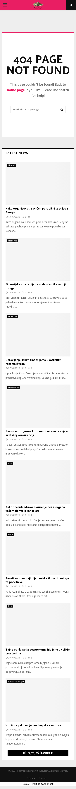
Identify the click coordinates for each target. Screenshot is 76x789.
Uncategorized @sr (16, 682)
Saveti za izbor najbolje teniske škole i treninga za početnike (37, 580)
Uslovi (26, 783)
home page (16, 90)
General (11, 165)
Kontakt (42, 778)
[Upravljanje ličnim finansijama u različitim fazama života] (38, 335)
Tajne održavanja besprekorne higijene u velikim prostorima (38, 651)
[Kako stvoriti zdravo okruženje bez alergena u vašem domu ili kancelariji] (38, 482)
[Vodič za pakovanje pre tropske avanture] (38, 700)
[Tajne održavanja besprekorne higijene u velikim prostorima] (38, 624)
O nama (31, 778)
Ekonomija (12, 241)
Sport (10, 535)
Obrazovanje (13, 388)
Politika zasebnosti (42, 783)
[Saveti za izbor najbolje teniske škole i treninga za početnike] (38, 553)
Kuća (10, 463)
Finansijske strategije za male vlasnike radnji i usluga (36, 286)
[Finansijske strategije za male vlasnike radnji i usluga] (38, 259)
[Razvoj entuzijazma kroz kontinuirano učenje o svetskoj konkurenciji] (38, 406)
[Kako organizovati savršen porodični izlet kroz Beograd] (38, 183)
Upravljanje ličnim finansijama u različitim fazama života (33, 362)
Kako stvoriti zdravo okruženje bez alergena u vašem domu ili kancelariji (36, 509)
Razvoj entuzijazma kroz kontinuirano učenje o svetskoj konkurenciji (37, 433)
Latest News (17, 153)
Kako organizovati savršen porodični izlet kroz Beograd (37, 210)
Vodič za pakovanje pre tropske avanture (33, 725)
